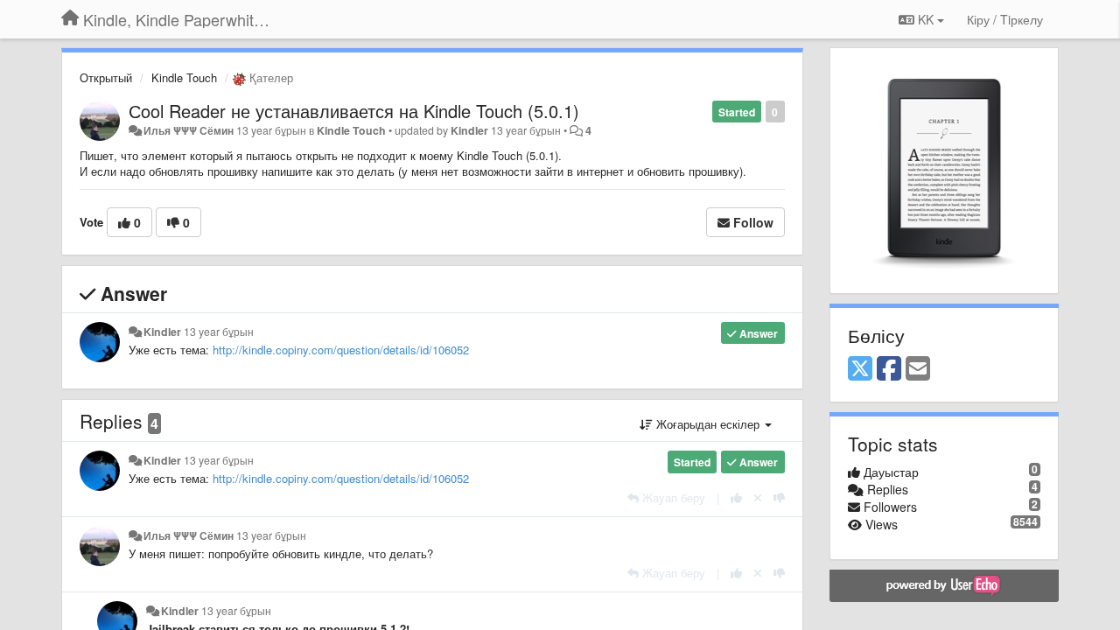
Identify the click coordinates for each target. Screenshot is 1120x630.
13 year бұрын (219, 332)
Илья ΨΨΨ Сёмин (189, 130)
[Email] (918, 369)
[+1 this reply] (736, 497)
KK (925, 19)
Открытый (106, 77)
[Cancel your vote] (757, 497)
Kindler (469, 130)
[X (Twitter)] (860, 369)
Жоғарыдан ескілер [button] (708, 424)
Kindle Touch (184, 77)
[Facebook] (889, 369)
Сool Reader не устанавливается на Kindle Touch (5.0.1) (354, 110)
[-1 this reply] (779, 497)
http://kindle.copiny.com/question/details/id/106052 (341, 349)
